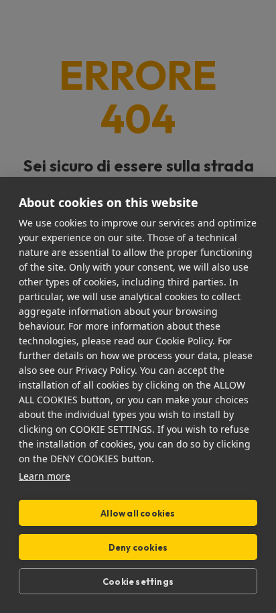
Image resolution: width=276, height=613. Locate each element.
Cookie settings (138, 581)
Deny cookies (138, 547)
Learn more (44, 476)
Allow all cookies (137, 513)
